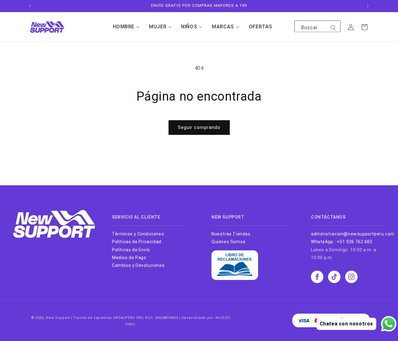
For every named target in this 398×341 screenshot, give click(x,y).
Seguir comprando (199, 127)
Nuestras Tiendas (231, 233)
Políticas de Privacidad (136, 241)
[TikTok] (334, 277)
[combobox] (317, 28)
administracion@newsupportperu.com (353, 233)
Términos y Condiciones (138, 233)
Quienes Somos (228, 241)
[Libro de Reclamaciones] (234, 278)
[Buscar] (333, 28)
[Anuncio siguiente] (368, 6)
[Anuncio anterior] (30, 6)
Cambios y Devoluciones (138, 265)
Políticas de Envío (131, 249)
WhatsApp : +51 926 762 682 (342, 241)
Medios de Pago (129, 257)
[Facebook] (317, 277)
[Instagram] (351, 277)
